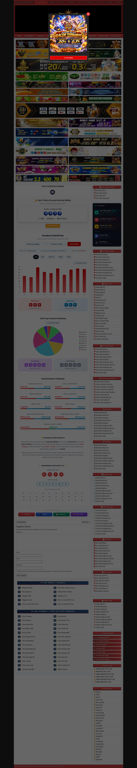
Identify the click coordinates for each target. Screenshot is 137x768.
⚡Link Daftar (68, 58)
